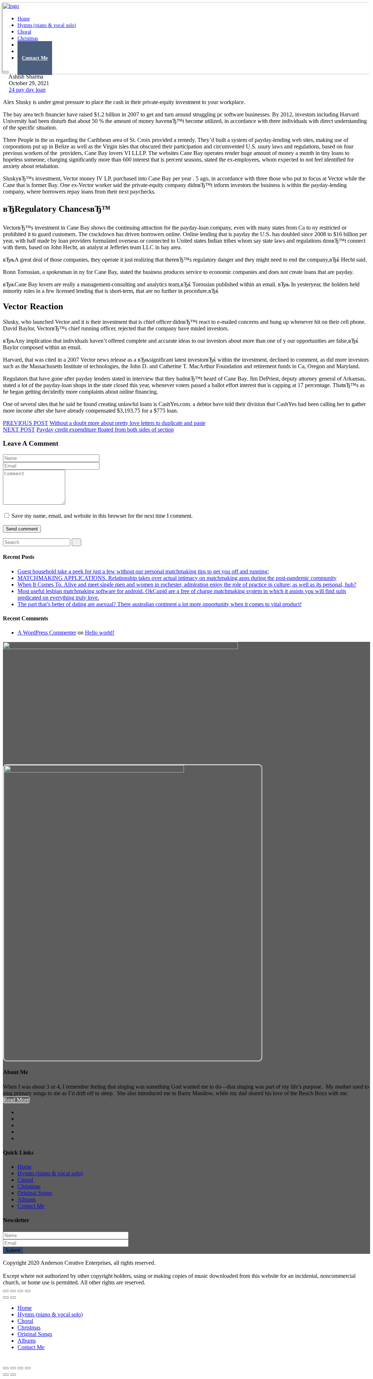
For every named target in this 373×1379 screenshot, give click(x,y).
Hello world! (99, 632)
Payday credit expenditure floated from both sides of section (105, 429)
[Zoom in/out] (28, 1291)
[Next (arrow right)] (13, 1297)
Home (24, 1167)
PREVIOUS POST (25, 423)
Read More (16, 1100)
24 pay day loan (27, 90)
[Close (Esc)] (6, 1291)
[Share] (13, 1291)
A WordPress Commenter (46, 632)
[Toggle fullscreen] (20, 1291)
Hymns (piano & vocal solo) (46, 25)
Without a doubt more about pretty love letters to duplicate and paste (127, 423)
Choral (25, 1180)
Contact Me (35, 58)
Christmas (28, 1186)
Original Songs (34, 1193)
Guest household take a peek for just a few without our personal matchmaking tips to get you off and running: (143, 571)
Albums (26, 1199)
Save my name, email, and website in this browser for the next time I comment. (102, 516)
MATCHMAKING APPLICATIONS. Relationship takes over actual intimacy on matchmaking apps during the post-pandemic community (177, 578)
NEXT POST (19, 429)
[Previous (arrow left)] (6, 1297)
